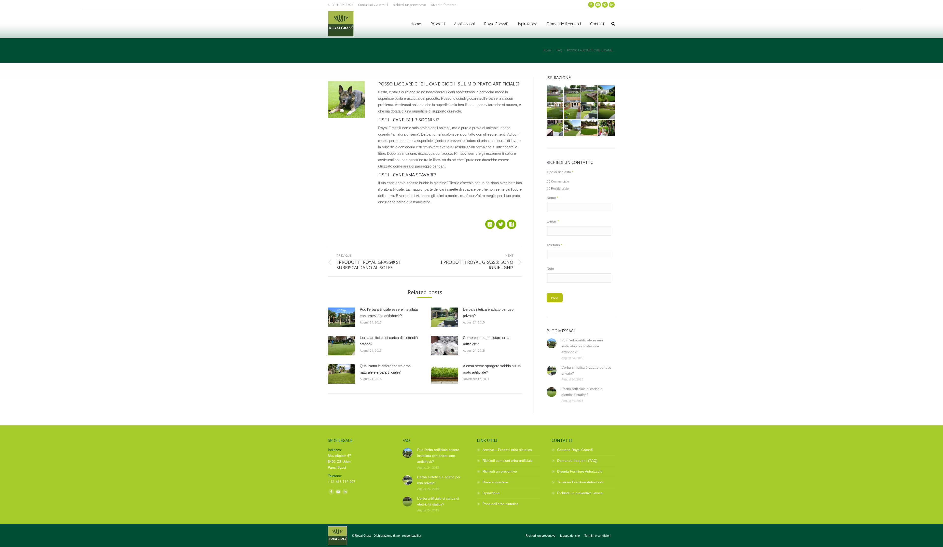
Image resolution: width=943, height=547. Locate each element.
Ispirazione (491, 493)
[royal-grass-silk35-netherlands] (555, 128)
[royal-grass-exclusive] (589, 128)
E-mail (553, 221)
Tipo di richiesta (560, 172)
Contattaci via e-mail (373, 4)
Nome (552, 198)
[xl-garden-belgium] (555, 93)
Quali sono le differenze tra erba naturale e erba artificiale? (385, 369)
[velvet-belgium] (589, 93)
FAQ (559, 50)
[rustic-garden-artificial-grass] (606, 111)
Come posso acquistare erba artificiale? (486, 341)
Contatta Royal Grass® (575, 450)
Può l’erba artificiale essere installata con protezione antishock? (389, 312)
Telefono (554, 245)
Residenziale (560, 188)
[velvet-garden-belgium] (572, 93)
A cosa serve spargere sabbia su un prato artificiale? (492, 369)
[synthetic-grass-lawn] (555, 111)
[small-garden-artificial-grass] (572, 111)
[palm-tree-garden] (606, 128)
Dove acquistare (495, 482)
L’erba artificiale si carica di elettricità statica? (389, 341)
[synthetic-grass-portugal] (606, 93)
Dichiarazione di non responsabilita (397, 535)
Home (547, 50)
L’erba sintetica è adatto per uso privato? (488, 312)
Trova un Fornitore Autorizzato (580, 482)
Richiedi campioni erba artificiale (508, 461)
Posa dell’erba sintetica (500, 504)
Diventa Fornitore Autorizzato (579, 471)
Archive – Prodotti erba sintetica (507, 450)
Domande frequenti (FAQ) (577, 461)
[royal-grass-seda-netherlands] (572, 128)
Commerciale (560, 181)
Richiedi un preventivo (500, 471)
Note (550, 268)
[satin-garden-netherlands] (589, 111)
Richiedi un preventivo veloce (580, 493)
